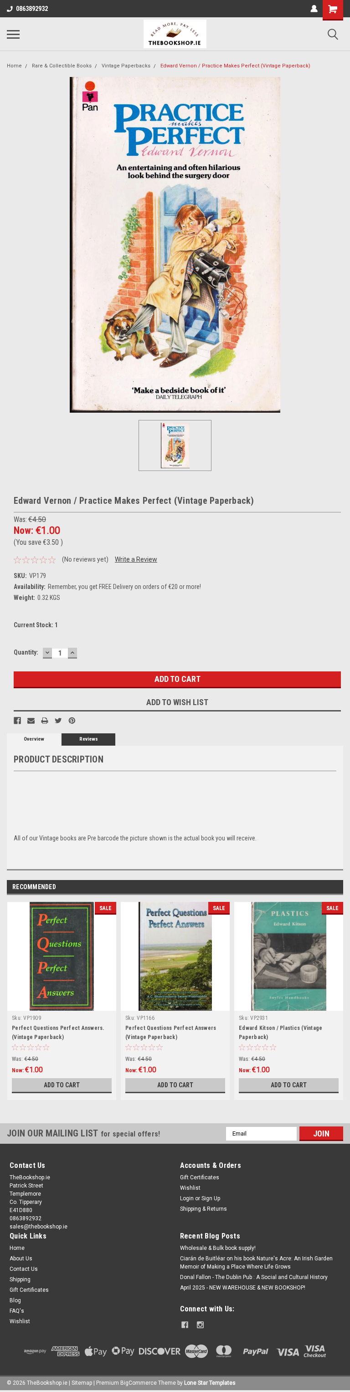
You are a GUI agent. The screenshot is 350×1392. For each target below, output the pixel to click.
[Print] (44, 720)
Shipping (20, 1279)
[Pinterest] (72, 720)
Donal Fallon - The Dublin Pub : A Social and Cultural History (254, 1277)
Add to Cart (62, 1085)
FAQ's (17, 1311)
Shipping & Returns (203, 1209)
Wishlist (190, 1188)
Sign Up (210, 1198)
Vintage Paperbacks (126, 66)
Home (14, 66)
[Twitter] (58, 720)
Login (187, 1198)
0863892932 (32, 8)
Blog (15, 1300)
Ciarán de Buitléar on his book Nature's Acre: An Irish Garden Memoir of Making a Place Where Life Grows (256, 1262)
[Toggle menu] (13, 34)
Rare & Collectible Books (62, 66)
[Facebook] (17, 720)
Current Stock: (36, 625)
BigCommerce (138, 1383)
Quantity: (26, 652)
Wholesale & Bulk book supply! (218, 1248)
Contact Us (24, 1269)
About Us (21, 1258)
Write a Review (136, 559)
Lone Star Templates (210, 1383)
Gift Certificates (199, 1177)
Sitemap (82, 1383)
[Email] (31, 720)
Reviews (88, 739)
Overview (34, 739)
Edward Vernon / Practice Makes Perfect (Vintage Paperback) (235, 66)
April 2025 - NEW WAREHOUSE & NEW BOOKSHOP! (242, 1288)
